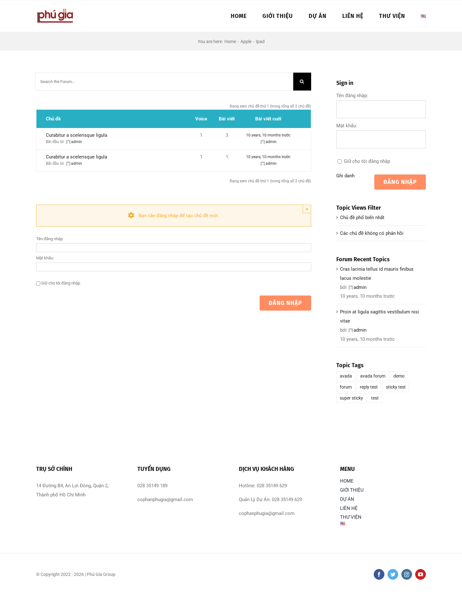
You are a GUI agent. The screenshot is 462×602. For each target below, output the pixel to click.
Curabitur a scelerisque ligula (76, 135)
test (375, 397)
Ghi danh (345, 176)
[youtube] (420, 574)
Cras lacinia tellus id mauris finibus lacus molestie (377, 273)
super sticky (351, 397)
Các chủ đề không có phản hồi (372, 233)
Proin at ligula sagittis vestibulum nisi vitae (379, 316)
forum (346, 386)
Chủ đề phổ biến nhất (362, 217)
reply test (369, 386)
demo (398, 375)
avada (346, 375)
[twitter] (393, 574)
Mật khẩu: (45, 258)
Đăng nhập (285, 303)
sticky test (396, 386)
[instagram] (406, 574)
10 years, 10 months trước (268, 135)
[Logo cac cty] (55, 10)
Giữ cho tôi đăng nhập (60, 283)
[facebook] (379, 574)
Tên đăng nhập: (49, 238)
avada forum (372, 375)
